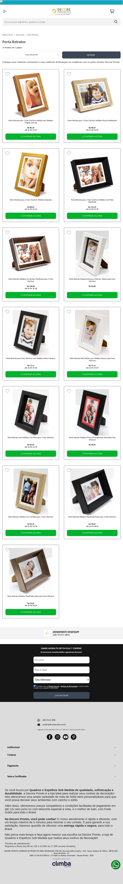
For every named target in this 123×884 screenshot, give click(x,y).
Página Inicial (7, 35)
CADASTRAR (61, 695)
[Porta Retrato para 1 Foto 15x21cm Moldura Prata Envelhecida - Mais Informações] (92, 95)
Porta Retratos (33, 35)
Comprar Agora (31, 136)
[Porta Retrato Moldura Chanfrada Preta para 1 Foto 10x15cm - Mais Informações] (92, 491)
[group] (61, 633)
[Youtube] (65, 739)
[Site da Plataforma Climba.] (61, 862)
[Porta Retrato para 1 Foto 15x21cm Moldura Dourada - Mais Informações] (30, 174)
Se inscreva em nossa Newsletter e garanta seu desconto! (61, 652)
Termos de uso (53, 686)
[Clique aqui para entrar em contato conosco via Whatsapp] (116, 865)
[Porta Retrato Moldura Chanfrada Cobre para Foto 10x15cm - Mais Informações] (30, 571)
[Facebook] (49, 739)
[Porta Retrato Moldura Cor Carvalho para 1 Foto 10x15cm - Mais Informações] (30, 491)
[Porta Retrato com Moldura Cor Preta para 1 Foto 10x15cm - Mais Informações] (30, 412)
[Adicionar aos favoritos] (7, 74)
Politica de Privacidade (69, 686)
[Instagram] (57, 739)
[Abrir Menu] (4, 11)
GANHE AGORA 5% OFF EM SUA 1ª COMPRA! (61, 648)
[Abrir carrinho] (114, 11)
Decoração (20, 35)
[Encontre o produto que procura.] (116, 22)
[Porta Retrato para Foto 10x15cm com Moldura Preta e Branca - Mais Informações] (30, 333)
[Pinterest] (73, 739)
